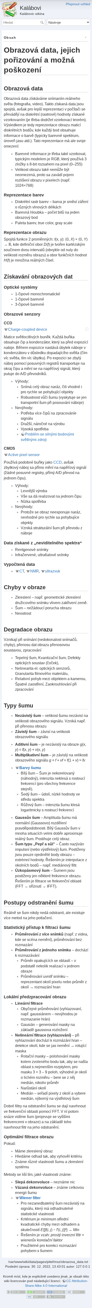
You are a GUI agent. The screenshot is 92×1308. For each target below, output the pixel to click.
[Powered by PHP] (55, 1292)
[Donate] (36, 1292)
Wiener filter (30, 1198)
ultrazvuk (52, 571)
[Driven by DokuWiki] (55, 1296)
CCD (57, 462)
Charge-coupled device (27, 329)
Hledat (42, 22)
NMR (34, 571)
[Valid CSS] (36, 1296)
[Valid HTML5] (75, 1292)
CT (21, 571)
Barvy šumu (30, 768)
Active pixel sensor (24, 455)
